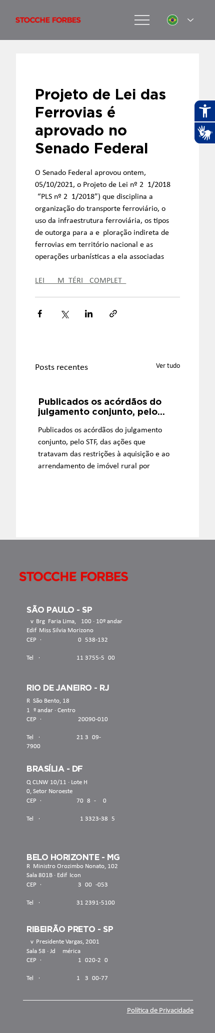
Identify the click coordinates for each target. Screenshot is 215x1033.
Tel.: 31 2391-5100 (70, 903)
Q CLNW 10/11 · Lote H (57, 782)
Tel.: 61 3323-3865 (70, 819)
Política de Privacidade (160, 1011)
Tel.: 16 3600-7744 (70, 978)
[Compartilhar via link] (113, 313)
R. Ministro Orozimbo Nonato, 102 (72, 866)
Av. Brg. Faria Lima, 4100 (59, 621)
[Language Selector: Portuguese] (180, 20)
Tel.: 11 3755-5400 (70, 658)
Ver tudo (168, 366)
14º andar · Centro (51, 710)
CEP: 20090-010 (67, 719)
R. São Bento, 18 (48, 701)
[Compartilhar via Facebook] (39, 313)
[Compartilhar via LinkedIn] (89, 313)
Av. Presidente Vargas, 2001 (63, 942)
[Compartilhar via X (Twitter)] (64, 313)
